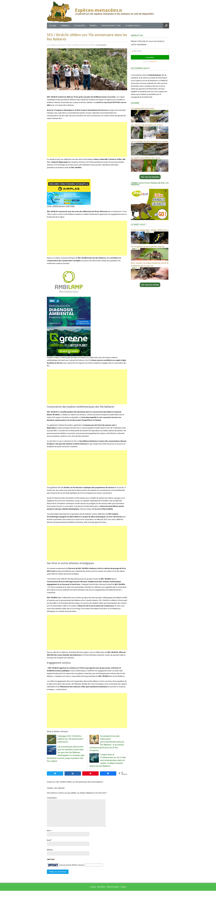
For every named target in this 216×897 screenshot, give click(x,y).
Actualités (79, 26)
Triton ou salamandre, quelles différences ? (150, 230)
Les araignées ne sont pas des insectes (147, 246)
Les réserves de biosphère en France (147, 125)
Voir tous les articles (150, 285)
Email (49, 840)
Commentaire (52, 798)
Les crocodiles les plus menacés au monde (149, 141)
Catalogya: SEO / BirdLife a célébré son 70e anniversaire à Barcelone (70, 739)
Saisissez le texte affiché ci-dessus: (71, 865)
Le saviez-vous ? (132, 26)
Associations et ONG (111, 26)
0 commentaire (101, 45)
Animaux (65, 26)
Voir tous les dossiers (150, 177)
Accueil (52, 26)
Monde (93, 26)
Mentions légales (113, 887)
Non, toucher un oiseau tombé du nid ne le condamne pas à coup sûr (149, 264)
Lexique (93, 887)
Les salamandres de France (142, 108)
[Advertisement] (87, 139)
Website (50, 850)
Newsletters (101, 887)
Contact (123, 887)
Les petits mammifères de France (145, 158)
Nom (48, 830)
